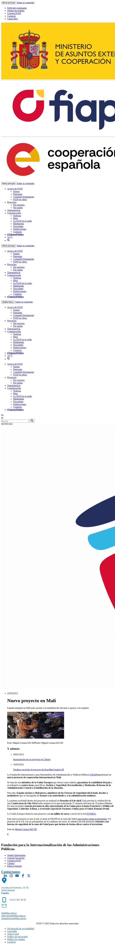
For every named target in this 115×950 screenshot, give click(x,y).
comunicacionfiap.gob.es (13, 918)
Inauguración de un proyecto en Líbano (31, 759)
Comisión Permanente (23, 197)
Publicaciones (19, 229)
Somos (16, 191)
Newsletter (18, 226)
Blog (15, 218)
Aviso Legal (13, 934)
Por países (18, 207)
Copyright (12, 931)
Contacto (11, 16)
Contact (11, 863)
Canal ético (12, 18)
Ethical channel (14, 866)
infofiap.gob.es (9, 913)
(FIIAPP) (94, 774)
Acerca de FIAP (15, 188)
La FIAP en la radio (22, 221)
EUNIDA (91, 814)
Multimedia (18, 223)
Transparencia (13, 210)
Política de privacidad (17, 936)
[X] (29, 875)
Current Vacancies (15, 858)
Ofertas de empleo (15, 10)
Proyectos (11, 202)
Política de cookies (16, 939)
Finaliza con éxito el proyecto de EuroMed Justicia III (38, 769)
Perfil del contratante (17, 8)
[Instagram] (11, 875)
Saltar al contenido (25, 2)
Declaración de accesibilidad (20, 928)
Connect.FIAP (14, 13)
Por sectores (19, 205)
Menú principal (8, 3)
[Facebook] (23, 875)
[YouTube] (17, 875)
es (2, 417)
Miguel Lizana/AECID (26, 829)
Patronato (17, 194)
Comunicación (14, 213)
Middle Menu (7, 302)
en (2, 414)
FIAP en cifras (20, 199)
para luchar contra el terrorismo (92, 819)
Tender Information (16, 855)
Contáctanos (10, 872)
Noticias (17, 215)
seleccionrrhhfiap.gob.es (13, 915)
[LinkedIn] (5, 875)
